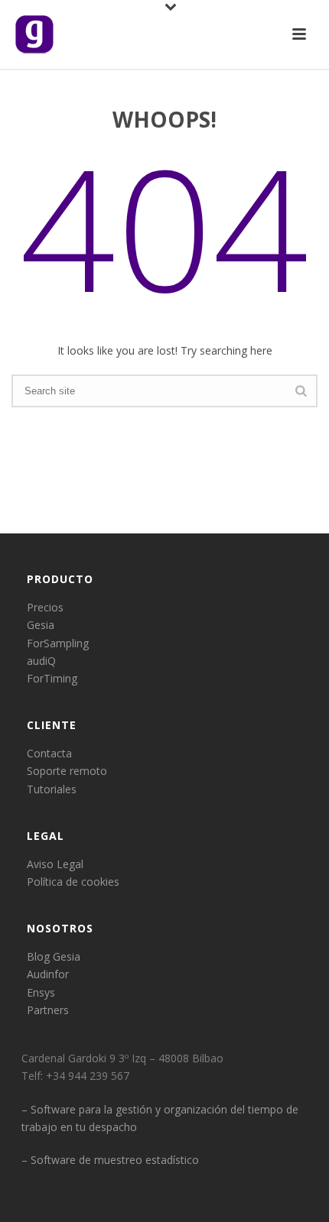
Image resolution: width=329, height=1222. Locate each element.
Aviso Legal (55, 864)
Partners (48, 1010)
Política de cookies (73, 881)
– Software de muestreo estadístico (110, 1159)
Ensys (41, 992)
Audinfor (48, 974)
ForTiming (52, 678)
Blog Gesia (53, 956)
